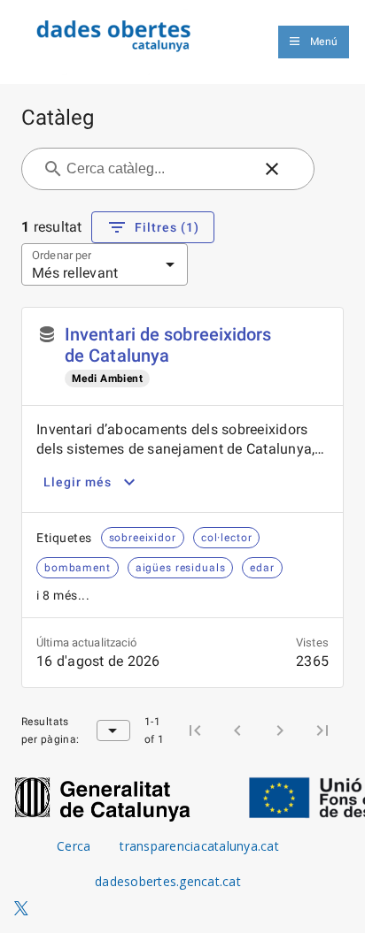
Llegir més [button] (77, 482)
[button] (272, 169)
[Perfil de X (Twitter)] (21, 909)
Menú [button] (324, 41)
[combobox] (157, 169)
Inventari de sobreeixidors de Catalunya (168, 345)
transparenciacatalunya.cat (199, 845)
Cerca (73, 845)
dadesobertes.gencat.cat (168, 881)
